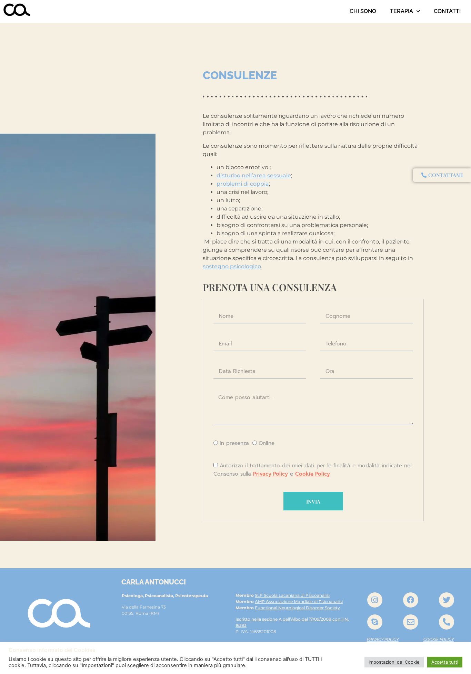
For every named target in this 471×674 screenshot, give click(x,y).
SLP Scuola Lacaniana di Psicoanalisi (292, 595)
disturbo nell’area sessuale (254, 175)
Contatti (447, 11)
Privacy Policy (270, 474)
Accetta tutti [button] (444, 662)
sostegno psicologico (232, 266)
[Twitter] (446, 600)
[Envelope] (410, 622)
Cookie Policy (312, 474)
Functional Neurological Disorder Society (297, 607)
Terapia (401, 11)
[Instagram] (374, 600)
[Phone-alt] (446, 622)
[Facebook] (410, 600)
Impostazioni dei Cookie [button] (394, 662)
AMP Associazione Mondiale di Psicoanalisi (299, 601)
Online (266, 443)
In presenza (234, 443)
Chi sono (363, 11)
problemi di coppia (243, 183)
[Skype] (374, 622)
